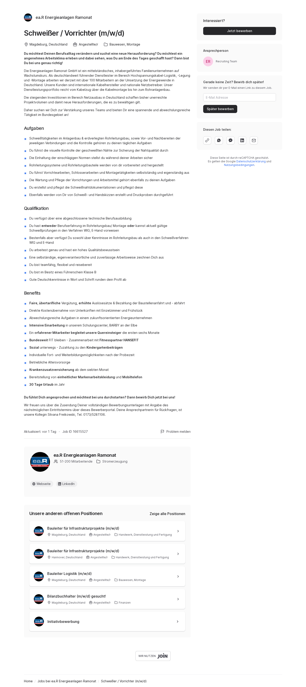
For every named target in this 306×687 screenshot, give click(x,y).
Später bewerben (220, 109)
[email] (254, 140)
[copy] (207, 140)
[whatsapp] (219, 140)
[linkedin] (242, 140)
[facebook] (230, 140)
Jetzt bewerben (239, 31)
